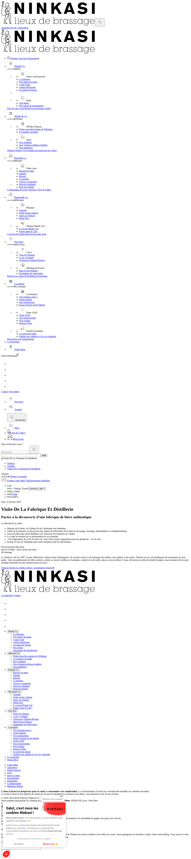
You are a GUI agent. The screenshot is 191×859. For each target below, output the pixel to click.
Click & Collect (16, 27)
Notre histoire (25, 299)
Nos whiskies (25, 142)
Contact (5, 391)
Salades (22, 173)
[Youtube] (9, 375)
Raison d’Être (25, 323)
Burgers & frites (26, 171)
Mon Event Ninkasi (28, 270)
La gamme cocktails (28, 132)
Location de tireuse (28, 90)
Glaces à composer (28, 181)
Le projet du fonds (27, 333)
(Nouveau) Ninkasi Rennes (32, 260)
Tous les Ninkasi (27, 255)
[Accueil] (48, 25)
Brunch (22, 176)
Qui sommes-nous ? (28, 297)
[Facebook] (9, 364)
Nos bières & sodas (28, 82)
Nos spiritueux (26, 147)
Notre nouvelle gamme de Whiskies (36, 129)
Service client (13, 775)
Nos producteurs (27, 302)
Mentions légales (15, 786)
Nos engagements (27, 318)
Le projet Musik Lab (28, 228)
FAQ (9, 773)
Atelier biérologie (27, 87)
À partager (24, 179)
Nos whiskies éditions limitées (33, 145)
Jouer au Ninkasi (27, 215)
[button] (6, 854)
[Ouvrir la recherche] (100, 22)
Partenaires (12, 781)
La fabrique (24, 79)
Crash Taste (24, 84)
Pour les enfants (26, 187)
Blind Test (24, 218)
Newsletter (14, 391)
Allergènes (12, 767)
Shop (25, 27)
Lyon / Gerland (26, 257)
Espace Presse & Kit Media (32, 305)
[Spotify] (9, 386)
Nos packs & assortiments (31, 106)
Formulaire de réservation (31, 273)
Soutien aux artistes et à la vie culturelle (37, 336)
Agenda (5, 27)
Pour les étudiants (27, 184)
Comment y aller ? (37, 489)
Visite (14, 494)
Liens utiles (12, 765)
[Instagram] (9, 369)
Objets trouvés (14, 770)
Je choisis (19, 844)
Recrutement (13, 778)
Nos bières (24, 103)
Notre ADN (24, 315)
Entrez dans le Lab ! (28, 231)
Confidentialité (14, 783)
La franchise (7, 595)
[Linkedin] (9, 381)
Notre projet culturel (28, 213)
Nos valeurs (24, 320)
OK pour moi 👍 (50, 844)
